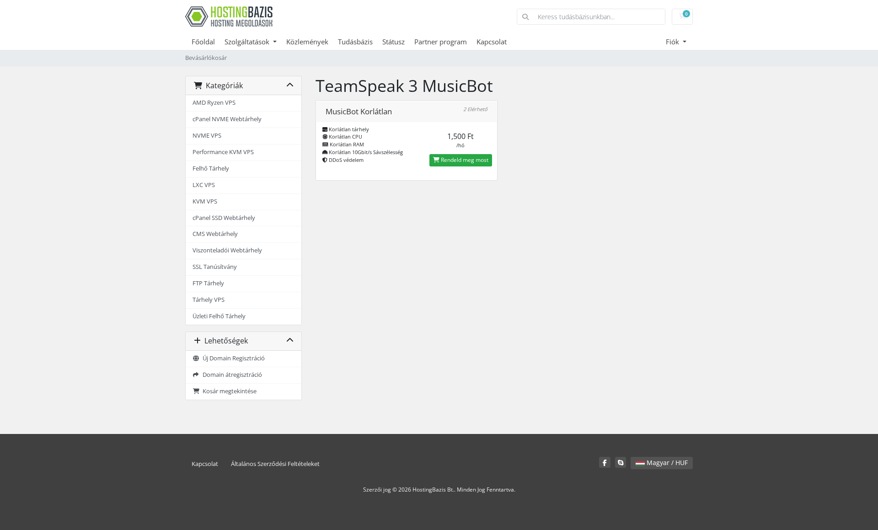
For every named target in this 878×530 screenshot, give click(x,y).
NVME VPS (207, 135)
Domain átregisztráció (231, 375)
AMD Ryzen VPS (214, 103)
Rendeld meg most (463, 160)
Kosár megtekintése (228, 391)
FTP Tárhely (208, 283)
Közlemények (307, 41)
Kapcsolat (491, 41)
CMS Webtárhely (215, 234)
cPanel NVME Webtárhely (227, 119)
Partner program (440, 41)
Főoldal (203, 41)
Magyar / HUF (666, 462)
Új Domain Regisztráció (232, 358)
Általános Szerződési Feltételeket (275, 464)
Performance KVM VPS (223, 152)
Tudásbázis (355, 41)
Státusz (393, 41)
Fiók (673, 41)
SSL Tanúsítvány (215, 267)
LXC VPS (204, 185)
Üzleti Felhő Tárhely (219, 316)
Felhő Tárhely (211, 168)
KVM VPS (205, 201)
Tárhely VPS (209, 300)
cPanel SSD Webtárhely (224, 218)
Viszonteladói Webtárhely (227, 250)
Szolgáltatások (248, 41)
